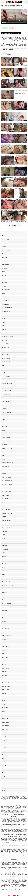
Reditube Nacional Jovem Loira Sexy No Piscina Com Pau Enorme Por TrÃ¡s (21, 221)
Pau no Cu (4, 552)
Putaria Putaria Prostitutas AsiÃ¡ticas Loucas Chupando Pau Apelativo (7, 199)
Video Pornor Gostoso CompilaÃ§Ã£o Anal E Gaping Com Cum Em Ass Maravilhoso (21, 210)
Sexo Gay (4, 664)
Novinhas (4, 531)
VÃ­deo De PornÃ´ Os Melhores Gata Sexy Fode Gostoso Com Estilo (21, 199)
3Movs (3, 232)
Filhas (3, 351)
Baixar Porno (5, 242)
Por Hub (4, 563)
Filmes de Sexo (6, 358)
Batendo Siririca (6, 250)
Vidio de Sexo (15, 54)
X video (4, 736)
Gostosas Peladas (7, 379)
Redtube (4, 624)
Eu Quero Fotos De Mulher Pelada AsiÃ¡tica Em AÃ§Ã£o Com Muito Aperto (7, 221)
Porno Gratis (5, 596)
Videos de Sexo (6, 715)
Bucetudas (5, 282)
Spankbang (4, 700)
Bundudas (4, 293)
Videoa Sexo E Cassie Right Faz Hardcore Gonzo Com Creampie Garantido (21, 166)
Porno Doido (5, 588)
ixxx (3, 423)
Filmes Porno (5, 365)
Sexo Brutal (5, 657)
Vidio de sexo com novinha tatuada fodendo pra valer (7, 67)
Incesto (4, 419)
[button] (26, 2)
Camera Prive (5, 300)
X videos (4, 740)
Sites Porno (5, 697)
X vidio (3, 743)
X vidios (4, 747)
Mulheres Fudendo (7, 480)
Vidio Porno (5, 729)
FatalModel (5, 343)
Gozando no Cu (6, 405)
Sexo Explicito (6, 660)
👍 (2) (4, 28)
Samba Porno (5, 646)
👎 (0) (11, 28)
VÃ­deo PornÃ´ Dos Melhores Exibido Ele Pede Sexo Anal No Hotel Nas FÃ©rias (7, 166)
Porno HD (4, 599)
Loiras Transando (6, 441)
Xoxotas (4, 761)
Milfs (3, 455)
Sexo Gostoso (5, 668)
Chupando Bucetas (7, 307)
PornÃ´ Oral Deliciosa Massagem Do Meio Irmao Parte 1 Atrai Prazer (7, 188)
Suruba (4, 704)
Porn (3, 567)
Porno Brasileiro (6, 578)
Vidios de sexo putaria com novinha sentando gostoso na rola (7, 78)
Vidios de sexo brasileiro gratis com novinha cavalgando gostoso (7, 89)
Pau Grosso (5, 549)
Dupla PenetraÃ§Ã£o (7, 336)
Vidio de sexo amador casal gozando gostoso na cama (21, 67)
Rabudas (4, 621)
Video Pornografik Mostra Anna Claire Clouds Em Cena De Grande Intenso (21, 188)
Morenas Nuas (5, 466)
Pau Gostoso (5, 542)
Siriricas (4, 693)
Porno (3, 574)
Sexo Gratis (5, 671)
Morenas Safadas (6, 473)
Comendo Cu (5, 315)
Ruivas (3, 632)
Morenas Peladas (6, 470)
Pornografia (5, 606)
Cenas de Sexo (5, 304)
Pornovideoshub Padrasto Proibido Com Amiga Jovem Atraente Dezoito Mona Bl (21, 177)
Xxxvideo (4, 787)
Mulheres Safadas (7, 495)
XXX (3, 783)
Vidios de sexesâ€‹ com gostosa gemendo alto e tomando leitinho (21, 93)
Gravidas (4, 408)
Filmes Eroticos (6, 361)
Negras (4, 502)
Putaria (4, 614)
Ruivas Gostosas (6, 635)
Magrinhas (4, 444)
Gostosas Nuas (6, 376)
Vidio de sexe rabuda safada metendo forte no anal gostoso (21, 111)
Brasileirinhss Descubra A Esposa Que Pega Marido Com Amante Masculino (21, 155)
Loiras (3, 430)
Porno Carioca (6, 581)
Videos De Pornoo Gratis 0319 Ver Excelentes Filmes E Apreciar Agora (21, 133)
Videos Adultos (6, 711)
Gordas (4, 372)
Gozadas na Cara (6, 390)
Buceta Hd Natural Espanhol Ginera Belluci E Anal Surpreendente (7, 133)
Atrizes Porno (5, 239)
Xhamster (4, 751)
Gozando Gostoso (7, 397)
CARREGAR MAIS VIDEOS (13, 225)
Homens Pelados (6, 412)
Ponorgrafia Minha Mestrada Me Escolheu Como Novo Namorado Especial (7, 210)
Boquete (4, 260)
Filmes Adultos (6, 354)
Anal (3, 235)
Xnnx (3, 754)
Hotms (3, 415)
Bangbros (4, 246)
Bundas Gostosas (6, 289)
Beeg (3, 253)
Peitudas (4, 556)
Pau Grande (5, 545)
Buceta (4, 271)
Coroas (4, 318)
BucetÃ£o (4, 275)
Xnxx (3, 758)
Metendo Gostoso (7, 448)
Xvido (3, 776)
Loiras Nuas (5, 433)
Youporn (4, 790)
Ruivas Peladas (6, 639)
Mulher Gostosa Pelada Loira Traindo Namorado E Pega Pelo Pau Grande (7, 177)
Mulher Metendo (6, 477)
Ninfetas (4, 516)
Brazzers (4, 268)
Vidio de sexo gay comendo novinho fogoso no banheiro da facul (7, 122)
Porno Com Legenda (7, 585)
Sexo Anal (4, 653)
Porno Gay (4, 592)
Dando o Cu (5, 333)
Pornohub (4, 610)
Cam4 (3, 297)
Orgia (3, 534)
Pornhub (4, 570)
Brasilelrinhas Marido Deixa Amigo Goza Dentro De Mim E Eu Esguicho (21, 144)
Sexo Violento (5, 689)
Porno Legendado (6, 603)
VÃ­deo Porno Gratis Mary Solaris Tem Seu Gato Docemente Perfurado (21, 122)
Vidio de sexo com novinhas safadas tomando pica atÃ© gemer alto (21, 89)
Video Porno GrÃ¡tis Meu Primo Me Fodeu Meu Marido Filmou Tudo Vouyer (7, 144)
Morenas (4, 459)
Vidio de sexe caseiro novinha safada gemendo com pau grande (7, 111)
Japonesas (4, 426)
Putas (3, 617)
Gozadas (4, 387)
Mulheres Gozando (7, 484)
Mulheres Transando (7, 498)
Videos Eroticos (6, 718)
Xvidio (3, 772)
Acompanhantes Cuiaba (14, 895)
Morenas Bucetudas (7, 462)
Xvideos (4, 769)
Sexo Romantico (6, 682)
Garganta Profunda (7, 369)
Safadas (4, 642)
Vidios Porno (5, 733)
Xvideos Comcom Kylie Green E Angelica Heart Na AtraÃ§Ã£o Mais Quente (7, 155)
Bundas (4, 286)
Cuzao (3, 322)
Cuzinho (4, 325)
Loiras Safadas (6, 437)
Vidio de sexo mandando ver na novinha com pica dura (7, 100)
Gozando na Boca (6, 401)
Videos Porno (5, 722)
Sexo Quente (5, 679)
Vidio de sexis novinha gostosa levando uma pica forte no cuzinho (21, 78)
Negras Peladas (6, 509)
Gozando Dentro (6, 394)
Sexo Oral (4, 675)
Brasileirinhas (6, 264)
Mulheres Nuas (6, 488)
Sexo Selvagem (6, 686)
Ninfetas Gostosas (7, 520)
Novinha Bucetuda (6, 527)
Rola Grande (5, 628)
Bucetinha (4, 279)
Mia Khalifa (5, 451)
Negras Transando (7, 513)
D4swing (4, 329)
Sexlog (4, 650)
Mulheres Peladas (7, 491)
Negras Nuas (5, 506)
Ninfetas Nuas (5, 524)
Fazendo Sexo (5, 347)
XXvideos (4, 779)
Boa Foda (4, 257)
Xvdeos (4, 765)
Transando (5, 707)
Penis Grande (5, 560)
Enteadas (4, 340)
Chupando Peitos (6, 311)
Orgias (3, 538)
